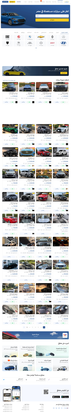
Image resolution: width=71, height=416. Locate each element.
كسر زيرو (58, 98)
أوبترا (10, 299)
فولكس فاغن (24, 252)
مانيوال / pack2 (23, 275)
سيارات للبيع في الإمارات (25, 407)
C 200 (50, 99)
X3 (23, 229)
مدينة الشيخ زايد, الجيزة (13, 252)
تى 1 (25, 208)
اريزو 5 (8, 208)
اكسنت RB (6, 229)
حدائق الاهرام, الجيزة (13, 275)
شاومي (7, 140)
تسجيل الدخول (5, 1)
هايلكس (25, 140)
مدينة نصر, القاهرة (65, 252)
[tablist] (35, 32)
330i (67, 141)
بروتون (59, 299)
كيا (24, 98)
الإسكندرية (65, 98)
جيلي (28, 299)
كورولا (38, 252)
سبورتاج (22, 98)
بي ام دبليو (57, 140)
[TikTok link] (59, 408)
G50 (41, 140)
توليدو (61, 275)
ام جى (44, 140)
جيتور (62, 98)
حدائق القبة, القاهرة (14, 229)
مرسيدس (40, 98)
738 (27, 327)
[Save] (54, 83)
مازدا (40, 208)
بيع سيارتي (11, 1)
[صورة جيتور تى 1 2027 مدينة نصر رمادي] (27, 197)
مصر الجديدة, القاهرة (30, 320)
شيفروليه (13, 299)
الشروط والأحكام (41, 409)
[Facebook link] (62, 408)
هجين (55, 252)
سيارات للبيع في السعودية (25, 409)
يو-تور (41, 299)
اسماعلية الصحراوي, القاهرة (30, 252)
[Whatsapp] (63, 102)
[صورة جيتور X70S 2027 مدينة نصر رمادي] (27, 173)
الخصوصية (42, 411)
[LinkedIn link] (56, 408)
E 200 (6, 275)
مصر (66, 408)
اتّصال (56, 102)
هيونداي (61, 208)
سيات (63, 275)
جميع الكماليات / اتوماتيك (65, 231)
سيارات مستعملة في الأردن (8, 407)
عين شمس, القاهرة (48, 229)
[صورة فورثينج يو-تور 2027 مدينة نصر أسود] (44, 288)
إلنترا (58, 208)
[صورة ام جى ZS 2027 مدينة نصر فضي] (61, 152)
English (18, 1)
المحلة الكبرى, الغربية (30, 229)
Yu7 (4, 140)
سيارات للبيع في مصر (26, 406)
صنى (44, 320)
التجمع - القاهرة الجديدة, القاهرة (46, 98)
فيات (28, 275)
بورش (9, 252)
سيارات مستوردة (48, 1)
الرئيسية (42, 406)
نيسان (63, 229)
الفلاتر (37, 16)
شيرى (10, 208)
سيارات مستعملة (60, 1)
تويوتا (27, 140)
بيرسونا (57, 299)
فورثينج (44, 299)
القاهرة (66, 229)
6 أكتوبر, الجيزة (31, 299)
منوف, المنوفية (14, 320)
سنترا (61, 229)
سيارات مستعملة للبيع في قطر (7, 409)
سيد (9, 320)
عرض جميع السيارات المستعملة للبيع (9, 80)
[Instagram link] (54, 408)
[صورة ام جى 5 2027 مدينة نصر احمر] (44, 152)
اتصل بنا (42, 407)
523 (57, 252)
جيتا (21, 252)
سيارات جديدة (54, 1)
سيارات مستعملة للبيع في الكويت (7, 406)
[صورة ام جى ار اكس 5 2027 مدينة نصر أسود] (10, 152)
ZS (58, 163)
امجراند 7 (25, 299)
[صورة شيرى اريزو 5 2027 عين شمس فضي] (44, 218)
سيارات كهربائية (42, 1)
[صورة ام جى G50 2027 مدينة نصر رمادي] (44, 129)
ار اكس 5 (7, 163)
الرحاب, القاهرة (31, 275)
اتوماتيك (7, 299)
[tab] (64, 32)
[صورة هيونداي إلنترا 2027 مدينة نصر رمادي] (61, 197)
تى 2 (60, 98)
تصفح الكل (52, 20)
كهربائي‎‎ (16, 141)
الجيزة (66, 275)
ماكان (7, 252)
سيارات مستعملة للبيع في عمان (7, 411)
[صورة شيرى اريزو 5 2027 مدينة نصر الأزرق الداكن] (10, 197)
